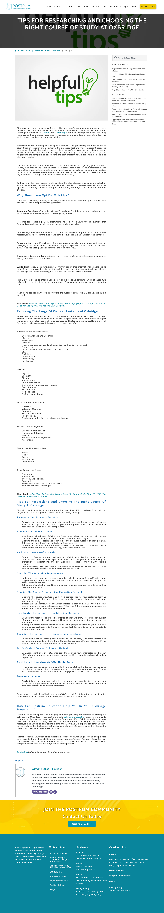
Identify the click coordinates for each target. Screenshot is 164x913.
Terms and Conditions (119, 890)
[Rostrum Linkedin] (114, 881)
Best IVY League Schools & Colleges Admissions (59, 859)
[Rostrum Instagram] (112, 881)
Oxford (46, 133)
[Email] (51, 792)
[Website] (55, 792)
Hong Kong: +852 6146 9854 (122, 865)
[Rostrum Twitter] (116, 881)
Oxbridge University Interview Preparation (61, 866)
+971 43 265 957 (140, 859)
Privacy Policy (115, 887)
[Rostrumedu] (18, 7)
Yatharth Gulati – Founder (47, 769)
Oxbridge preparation (75, 717)
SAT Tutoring (56, 872)
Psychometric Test (59, 880)
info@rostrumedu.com (120, 875)
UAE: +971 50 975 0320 (120, 859)
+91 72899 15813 (137, 862)
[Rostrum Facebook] (110, 881)
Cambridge (61, 133)
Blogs (52, 889)
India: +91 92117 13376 (118, 862)
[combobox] (129, 58)
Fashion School (57, 885)
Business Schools (58, 876)
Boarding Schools (58, 853)
